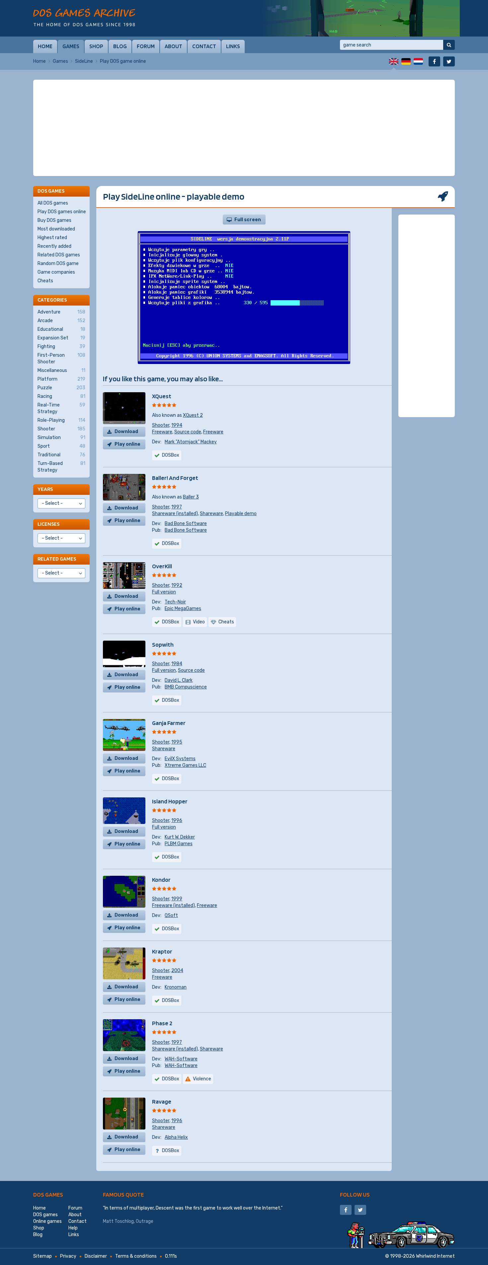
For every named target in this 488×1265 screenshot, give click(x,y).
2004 (177, 970)
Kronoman (176, 987)
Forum (146, 46)
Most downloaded (56, 229)
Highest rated (52, 237)
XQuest (161, 396)
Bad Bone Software (186, 523)
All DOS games (53, 203)
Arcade (61, 320)
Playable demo (241, 513)
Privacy (68, 1256)
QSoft (171, 915)
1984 (176, 664)
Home (45, 46)
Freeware (162, 432)
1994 (176, 425)
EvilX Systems (180, 759)
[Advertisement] (244, 127)
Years (45, 489)
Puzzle (61, 388)
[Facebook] (434, 61)
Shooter (160, 425)
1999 (176, 899)
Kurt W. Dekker (180, 837)
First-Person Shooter (61, 358)
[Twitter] (449, 61)
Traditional (61, 455)
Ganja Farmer (169, 722)
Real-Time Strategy (61, 408)
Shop (96, 46)
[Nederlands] (418, 61)
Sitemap (42, 1256)
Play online (127, 444)
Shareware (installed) (175, 513)
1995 (176, 742)
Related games (57, 559)
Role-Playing (61, 420)
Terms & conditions (136, 1256)
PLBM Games (179, 844)
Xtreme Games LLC (185, 765)
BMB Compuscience (186, 687)
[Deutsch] (406, 61)
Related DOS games (59, 255)
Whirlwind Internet (435, 1256)
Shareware (211, 513)
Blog (120, 46)
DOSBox (170, 455)
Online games (47, 1221)
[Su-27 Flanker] (360, 18)
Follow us (355, 1194)
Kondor (161, 879)
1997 (176, 507)
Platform (61, 379)
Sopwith (163, 644)
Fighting (61, 346)
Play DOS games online (62, 212)
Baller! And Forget (175, 477)
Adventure (61, 312)
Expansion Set (61, 338)
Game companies (56, 272)
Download (126, 431)
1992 (176, 585)
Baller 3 (191, 497)
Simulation (61, 437)
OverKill (162, 566)
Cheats (45, 281)
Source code (187, 432)
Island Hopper (170, 801)
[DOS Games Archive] (84, 17)
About (173, 46)
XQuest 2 (193, 415)
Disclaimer (96, 1256)
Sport (61, 446)
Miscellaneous (61, 370)
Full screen (247, 220)
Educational (61, 329)
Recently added (54, 246)
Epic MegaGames (183, 608)
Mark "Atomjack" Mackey (191, 442)
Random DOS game (58, 263)
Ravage (161, 1101)
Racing (61, 396)
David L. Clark (179, 680)
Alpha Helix (176, 1137)
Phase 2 (162, 1023)
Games (70, 46)
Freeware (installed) (173, 905)
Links (233, 46)
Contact (204, 46)
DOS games (48, 1194)
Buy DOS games (54, 220)
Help (73, 1228)
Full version (164, 592)
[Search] (449, 45)
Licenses (48, 524)
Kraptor (162, 951)
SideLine (84, 61)
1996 (176, 820)
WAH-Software (181, 1059)
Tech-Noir (175, 602)
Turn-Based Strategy (61, 467)
